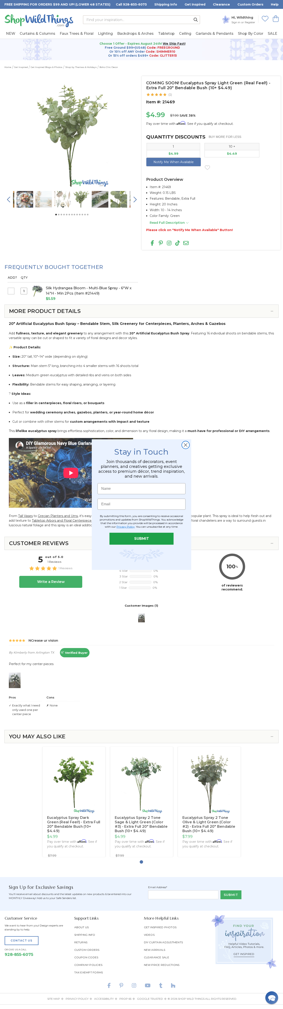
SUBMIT (141, 538)
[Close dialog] (185, 445)
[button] (271, 997)
